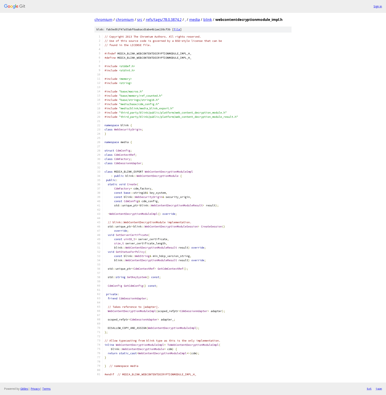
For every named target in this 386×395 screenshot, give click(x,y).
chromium (103, 19)
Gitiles (24, 389)
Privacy (35, 389)
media (194, 19)
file (177, 29)
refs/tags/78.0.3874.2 (164, 19)
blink (207, 19)
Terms (46, 389)
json (379, 388)
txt (369, 388)
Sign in (378, 6)
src (139, 19)
